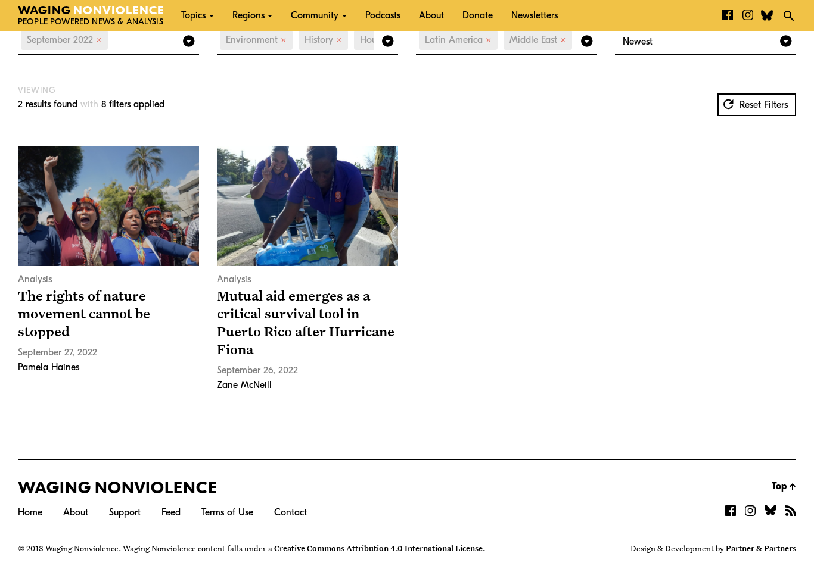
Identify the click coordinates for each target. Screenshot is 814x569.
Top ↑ (784, 486)
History (323, 40)
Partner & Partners (761, 548)
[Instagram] (748, 15)
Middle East (537, 40)
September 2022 (64, 40)
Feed (171, 512)
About (431, 15)
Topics (193, 15)
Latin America (458, 40)
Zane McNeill (244, 385)
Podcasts (382, 15)
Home (30, 512)
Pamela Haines (48, 367)
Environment (256, 40)
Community (314, 15)
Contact (290, 512)
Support (125, 512)
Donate (477, 15)
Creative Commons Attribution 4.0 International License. (379, 548)
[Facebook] (727, 15)
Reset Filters (762, 104)
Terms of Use (227, 512)
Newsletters (534, 15)
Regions (248, 15)
